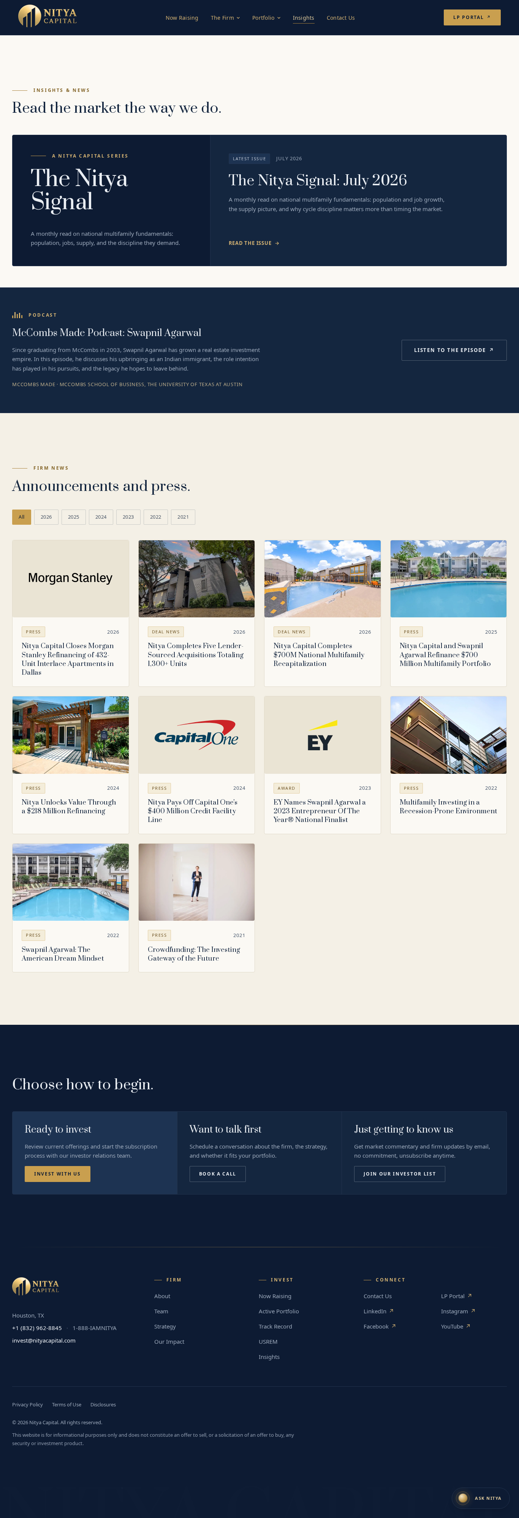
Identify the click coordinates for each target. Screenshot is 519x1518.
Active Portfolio (279, 1311)
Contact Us (341, 17)
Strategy (165, 1326)
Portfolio (263, 17)
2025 (73, 516)
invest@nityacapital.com (44, 1340)
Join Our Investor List (400, 1174)
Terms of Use (66, 1404)
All (22, 516)
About (162, 1296)
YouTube (456, 1326)
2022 (155, 516)
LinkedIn (379, 1311)
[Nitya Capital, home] (47, 17)
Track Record (275, 1326)
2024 (101, 516)
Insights (304, 17)
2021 (183, 516)
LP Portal (472, 17)
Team (161, 1311)
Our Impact (169, 1341)
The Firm (222, 17)
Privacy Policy (27, 1404)
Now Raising (182, 17)
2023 (128, 516)
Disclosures (103, 1404)
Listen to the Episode (454, 350)
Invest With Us (57, 1174)
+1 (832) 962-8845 (37, 1328)
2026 (46, 516)
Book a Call (217, 1174)
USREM (268, 1341)
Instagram (458, 1311)
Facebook (380, 1326)
